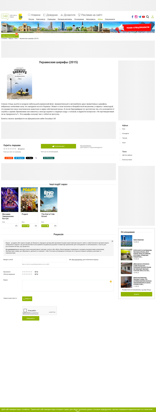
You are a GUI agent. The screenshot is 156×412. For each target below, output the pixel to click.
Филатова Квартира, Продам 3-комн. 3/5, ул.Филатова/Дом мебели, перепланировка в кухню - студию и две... (142, 281)
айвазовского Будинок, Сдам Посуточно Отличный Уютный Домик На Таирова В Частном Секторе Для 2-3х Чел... (142, 267)
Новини (35, 15)
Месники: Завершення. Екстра (8, 216)
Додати (136, 294)
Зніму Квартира (138, 240)
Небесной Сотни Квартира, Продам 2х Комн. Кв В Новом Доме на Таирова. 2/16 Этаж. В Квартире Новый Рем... (142, 253)
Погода (31, 19)
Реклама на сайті (91, 15)
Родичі (25, 214)
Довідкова (51, 19)
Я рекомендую (59, 146)
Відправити (31, 318)
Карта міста (40, 19)
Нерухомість (90, 19)
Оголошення (79, 19)
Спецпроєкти (110, 19)
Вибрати (28, 299)
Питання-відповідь (65, 19)
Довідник (52, 15)
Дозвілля (69, 15)
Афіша (100, 19)
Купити (24, 225)
